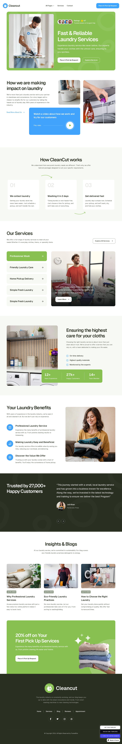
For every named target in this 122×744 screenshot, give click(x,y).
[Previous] (58, 521)
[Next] (63, 521)
